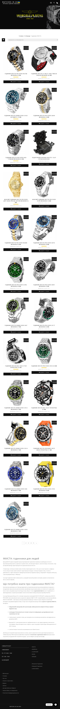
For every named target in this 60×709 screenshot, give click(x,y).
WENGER (34, 656)
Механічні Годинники (37, 663)
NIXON (33, 654)
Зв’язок (4, 685)
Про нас (5, 678)
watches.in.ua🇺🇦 (11, 2)
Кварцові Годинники (37, 666)
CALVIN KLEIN (35, 651)
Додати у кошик (16, 81)
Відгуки (4, 683)
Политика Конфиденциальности (11, 693)
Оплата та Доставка (8, 680)
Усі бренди (27, 36)
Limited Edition (35, 668)
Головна (21, 36)
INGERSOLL (34, 649)
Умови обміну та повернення (10, 690)
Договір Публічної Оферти (9, 688)
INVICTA (34, 647)
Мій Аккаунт (6, 673)
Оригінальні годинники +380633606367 (11, 3)
